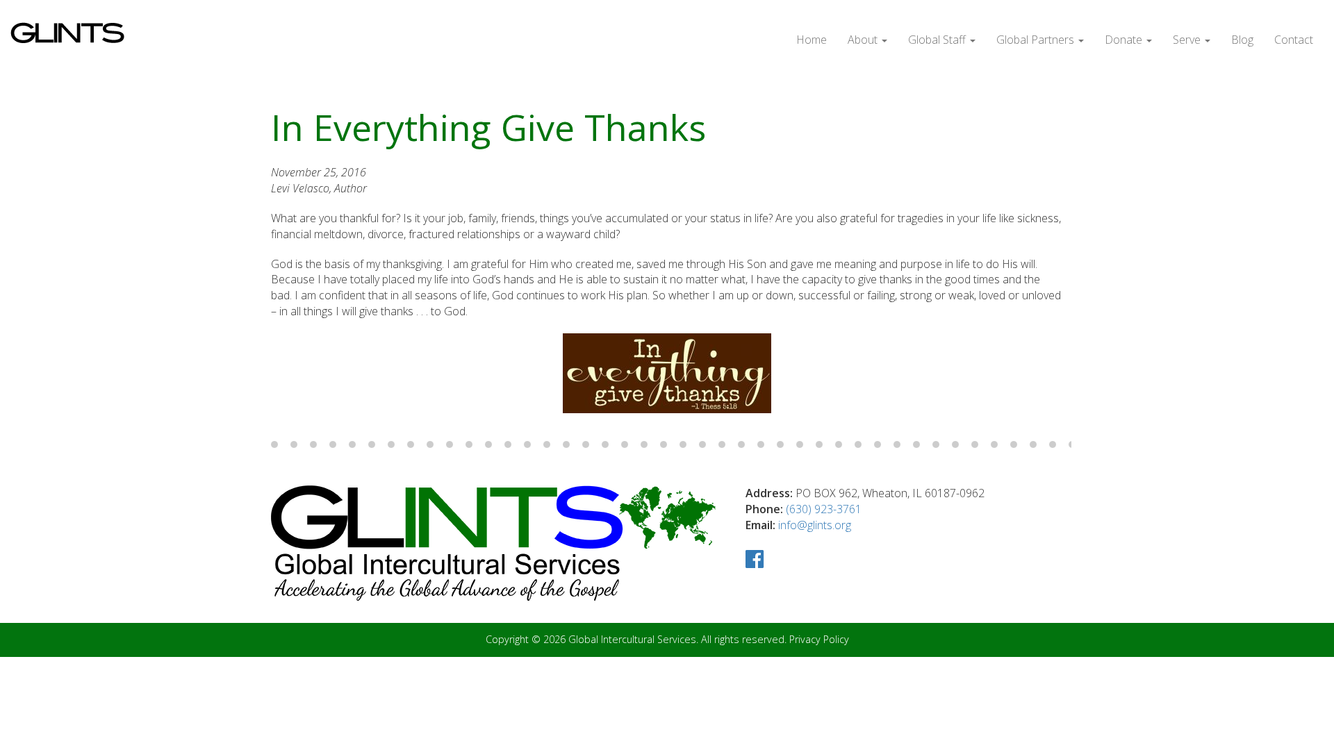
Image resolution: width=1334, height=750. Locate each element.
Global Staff (938, 39)
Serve (1188, 39)
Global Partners (1036, 39)
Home (811, 39)
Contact (1293, 39)
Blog (1242, 39)
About (864, 39)
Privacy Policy (819, 639)
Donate (1125, 39)
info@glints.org (814, 525)
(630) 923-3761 (824, 509)
